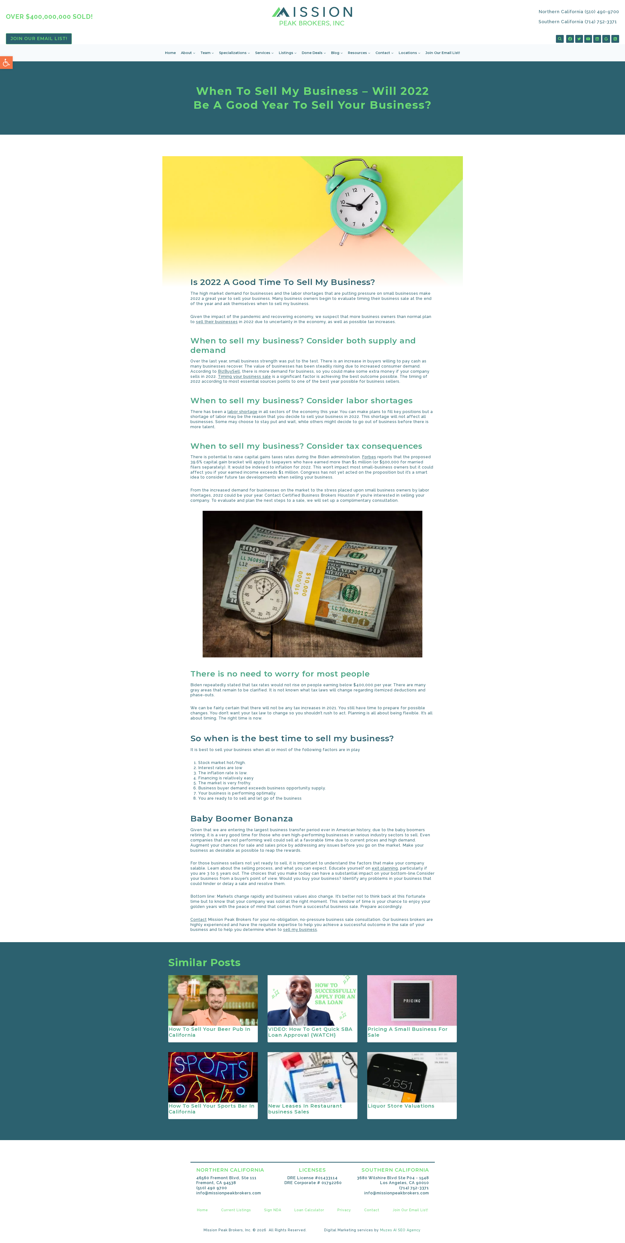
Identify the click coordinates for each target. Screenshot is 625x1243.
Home (170, 53)
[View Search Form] (560, 39)
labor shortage (243, 411)
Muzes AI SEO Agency (400, 1230)
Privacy (344, 1210)
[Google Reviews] (606, 39)
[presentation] (213, 1000)
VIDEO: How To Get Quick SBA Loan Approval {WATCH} (310, 1032)
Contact (198, 919)
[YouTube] (588, 39)
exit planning (385, 868)
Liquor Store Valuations (401, 1106)
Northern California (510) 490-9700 (579, 11)
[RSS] (615, 39)
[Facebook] (570, 39)
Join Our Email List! (38, 38)
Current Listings (236, 1210)
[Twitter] (579, 39)
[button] (6, 62)
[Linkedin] (597, 39)
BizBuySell (229, 371)
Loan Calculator (309, 1210)
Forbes (369, 457)
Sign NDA (272, 1210)
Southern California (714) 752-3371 (578, 21)
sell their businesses (217, 321)
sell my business (300, 929)
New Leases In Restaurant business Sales (305, 1109)
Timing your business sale (244, 376)
